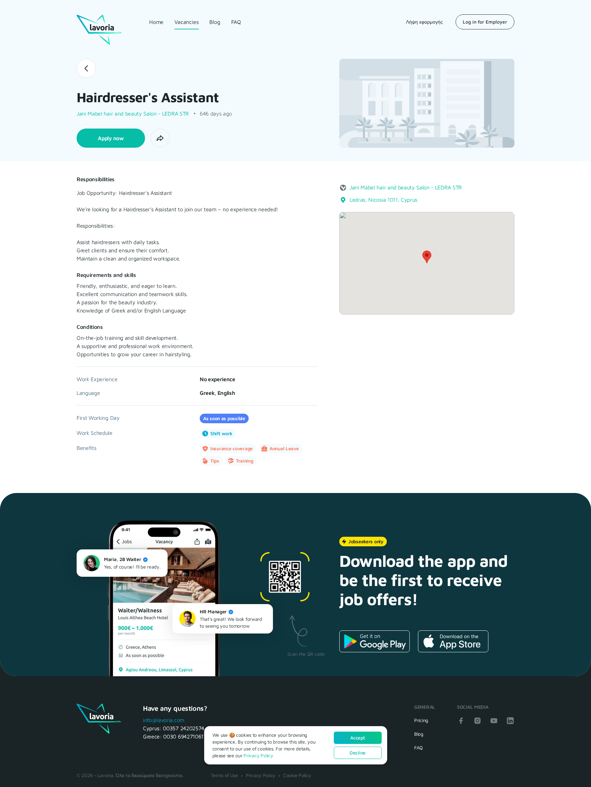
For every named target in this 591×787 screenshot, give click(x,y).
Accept (357, 738)
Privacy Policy (260, 775)
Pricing (421, 720)
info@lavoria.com (163, 720)
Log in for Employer (485, 22)
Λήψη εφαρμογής (424, 22)
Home (156, 22)
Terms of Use (224, 775)
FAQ (236, 22)
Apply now (110, 138)
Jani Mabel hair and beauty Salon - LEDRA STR (133, 113)
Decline (358, 753)
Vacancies (186, 22)
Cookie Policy (297, 775)
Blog (214, 22)
